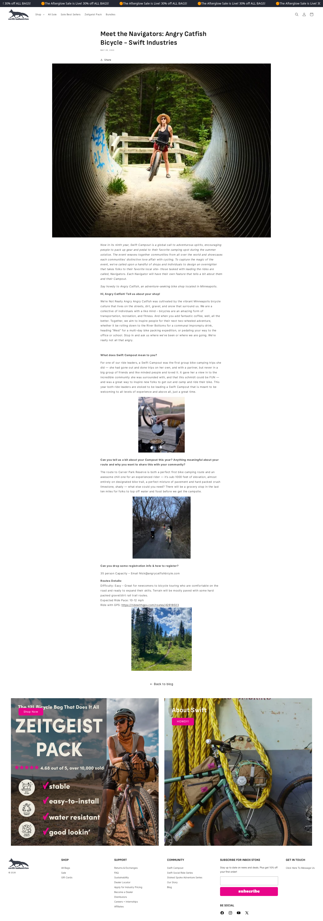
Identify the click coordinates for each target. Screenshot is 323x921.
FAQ (116, 872)
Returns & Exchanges (126, 867)
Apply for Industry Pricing (128, 887)
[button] (39, 14)
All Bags (65, 867)
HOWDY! (183, 721)
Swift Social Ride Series (180, 872)
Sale (63, 872)
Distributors (120, 896)
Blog (169, 887)
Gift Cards (66, 877)
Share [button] (107, 59)
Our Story (172, 882)
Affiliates (119, 906)
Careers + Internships (126, 901)
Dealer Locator (122, 882)
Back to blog (163, 684)
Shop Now (31, 711)
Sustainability (121, 877)
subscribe (249, 891)
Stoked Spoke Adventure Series (184, 877)
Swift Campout (175, 867)
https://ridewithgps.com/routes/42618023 (150, 605)
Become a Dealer (123, 891)
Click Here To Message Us (300, 867)
